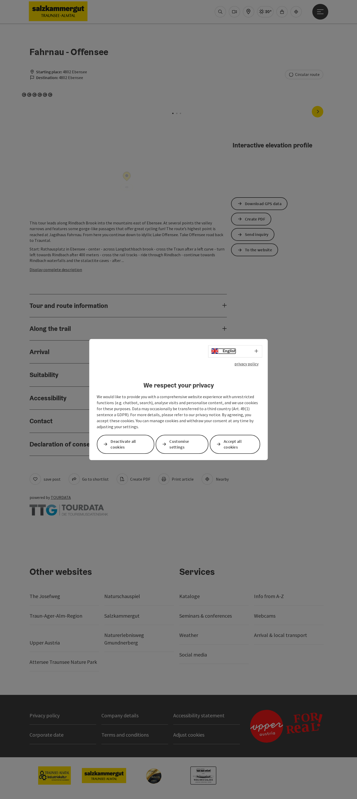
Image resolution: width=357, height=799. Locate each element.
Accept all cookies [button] (232, 444)
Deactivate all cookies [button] (123, 444)
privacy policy (246, 363)
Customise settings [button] (179, 444)
